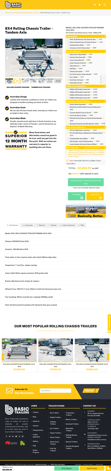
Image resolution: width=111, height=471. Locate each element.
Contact (36, 426)
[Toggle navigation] (105, 5)
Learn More (70, 163)
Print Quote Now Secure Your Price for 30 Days (86, 182)
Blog (34, 417)
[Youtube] (16, 436)
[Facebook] (6, 436)
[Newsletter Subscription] (9, 391)
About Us (36, 421)
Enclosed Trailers (72, 424)
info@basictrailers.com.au (96, 439)
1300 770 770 (92, 422)
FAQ (34, 446)
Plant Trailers (55, 437)
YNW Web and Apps (57, 464)
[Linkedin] (13, 436)
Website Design (41, 464)
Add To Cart (95, 194)
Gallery (35, 441)
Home (7, 13)
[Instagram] (19, 436)
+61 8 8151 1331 (92, 428)
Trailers (36, 412)
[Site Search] (95, 4)
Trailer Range (16, 13)
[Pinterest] (22, 436)
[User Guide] (109, 331)
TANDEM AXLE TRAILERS (40, 87)
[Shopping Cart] (108, 468)
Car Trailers (54, 428)
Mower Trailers (71, 419)
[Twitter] (9, 436)
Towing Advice (38, 430)
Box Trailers (54, 413)
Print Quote (77, 194)
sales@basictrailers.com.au (97, 435)
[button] (7, 58)
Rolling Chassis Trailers (30, 13)
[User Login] (99, 4)
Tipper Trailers (55, 433)
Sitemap (78, 464)
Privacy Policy (88, 464)
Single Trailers (55, 417)
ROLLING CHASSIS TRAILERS (18, 87)
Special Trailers (72, 442)
